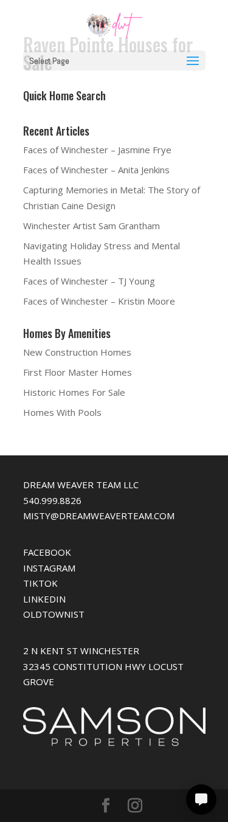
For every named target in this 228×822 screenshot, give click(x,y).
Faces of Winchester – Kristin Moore (99, 301)
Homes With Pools (62, 412)
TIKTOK (40, 583)
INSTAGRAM (49, 568)
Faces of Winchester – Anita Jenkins (96, 170)
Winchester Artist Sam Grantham (91, 225)
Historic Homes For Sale (74, 392)
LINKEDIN (44, 599)
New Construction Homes (77, 352)
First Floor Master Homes (77, 372)
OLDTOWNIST (54, 614)
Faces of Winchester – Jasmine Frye (97, 149)
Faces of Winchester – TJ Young (89, 281)
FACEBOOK (47, 552)
